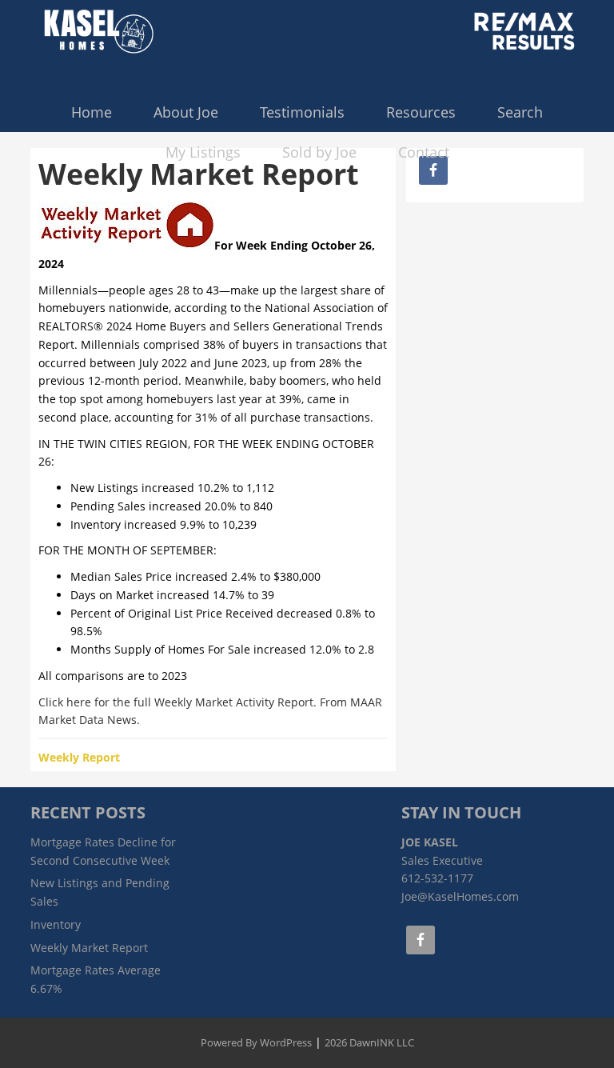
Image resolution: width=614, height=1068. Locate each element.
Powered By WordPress (256, 1042)
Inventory (55, 924)
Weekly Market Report (89, 947)
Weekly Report (79, 757)
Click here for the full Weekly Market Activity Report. (177, 702)
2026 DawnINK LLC (369, 1042)
